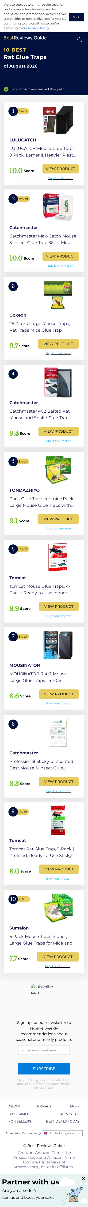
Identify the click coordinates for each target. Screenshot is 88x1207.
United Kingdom (62, 1133)
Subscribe (44, 1068)
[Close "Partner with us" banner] (83, 1178)
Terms (74, 1106)
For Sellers (19, 1121)
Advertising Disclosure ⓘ (23, 1133)
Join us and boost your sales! (28, 1197)
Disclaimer (18, 1114)
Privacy (44, 1106)
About (14, 1106)
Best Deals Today (63, 1121)
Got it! (76, 17)
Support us (68, 1114)
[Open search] (79, 39)
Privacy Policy (38, 28)
